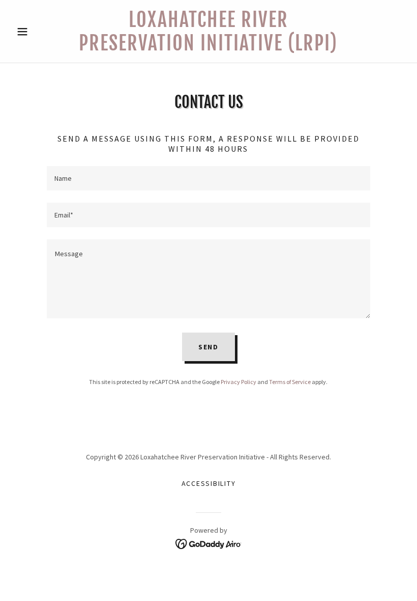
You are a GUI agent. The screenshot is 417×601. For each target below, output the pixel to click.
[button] (41, 31)
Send (208, 346)
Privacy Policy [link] (238, 382)
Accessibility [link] (209, 483)
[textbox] (208, 178)
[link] (208, 47)
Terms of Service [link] (290, 382)
